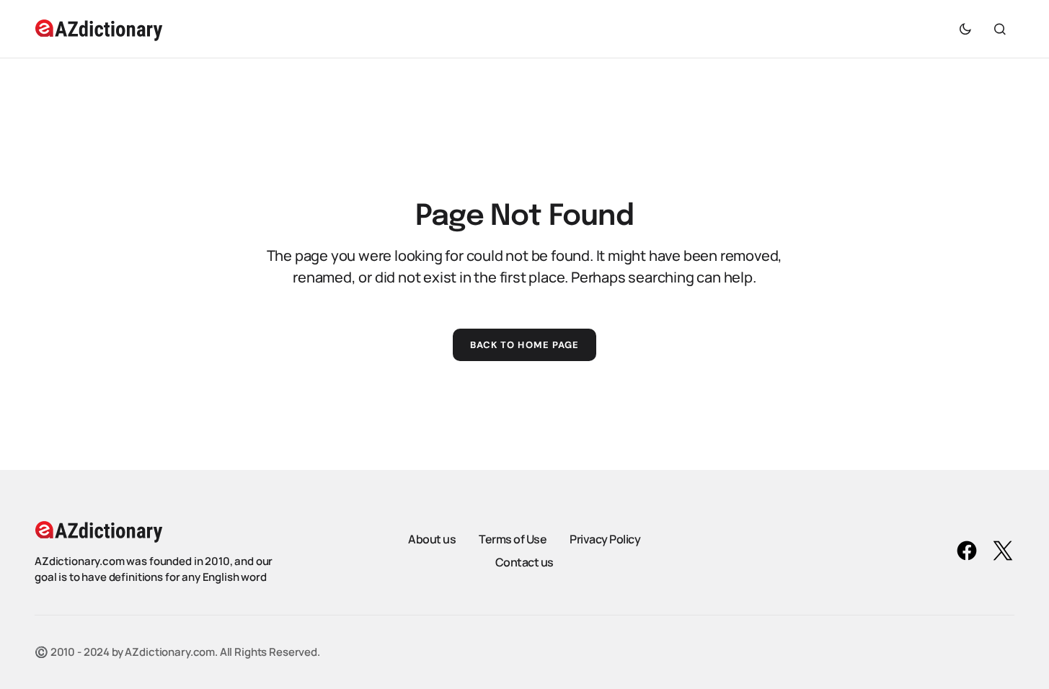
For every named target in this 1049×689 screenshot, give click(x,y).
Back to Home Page (524, 345)
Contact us (524, 562)
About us (432, 539)
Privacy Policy (605, 539)
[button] (965, 28)
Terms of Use (512, 539)
